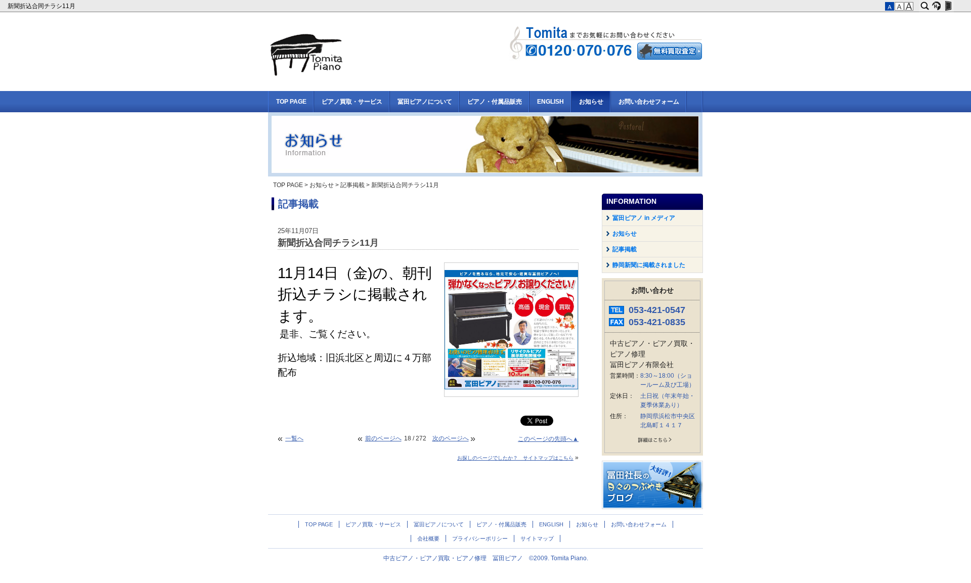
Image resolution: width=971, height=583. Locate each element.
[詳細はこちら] (652, 441)
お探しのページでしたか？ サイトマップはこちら (515, 458)
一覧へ (294, 438)
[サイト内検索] (925, 6)
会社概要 (428, 538)
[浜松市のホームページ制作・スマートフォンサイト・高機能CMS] (936, 6)
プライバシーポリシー (480, 538)
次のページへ (450, 438)
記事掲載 (352, 185)
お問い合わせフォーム (649, 101)
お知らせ (591, 101)
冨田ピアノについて (425, 101)
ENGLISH (550, 101)
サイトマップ (537, 538)
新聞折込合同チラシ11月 (42, 6)
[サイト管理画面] (948, 6)
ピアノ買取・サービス (352, 101)
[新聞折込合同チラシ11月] (511, 387)
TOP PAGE (291, 101)
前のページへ (383, 438)
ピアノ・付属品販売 (494, 101)
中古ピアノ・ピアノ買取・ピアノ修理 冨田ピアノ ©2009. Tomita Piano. (485, 558)
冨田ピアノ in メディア (643, 217)
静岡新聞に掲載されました (648, 264)
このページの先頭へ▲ (548, 438)
